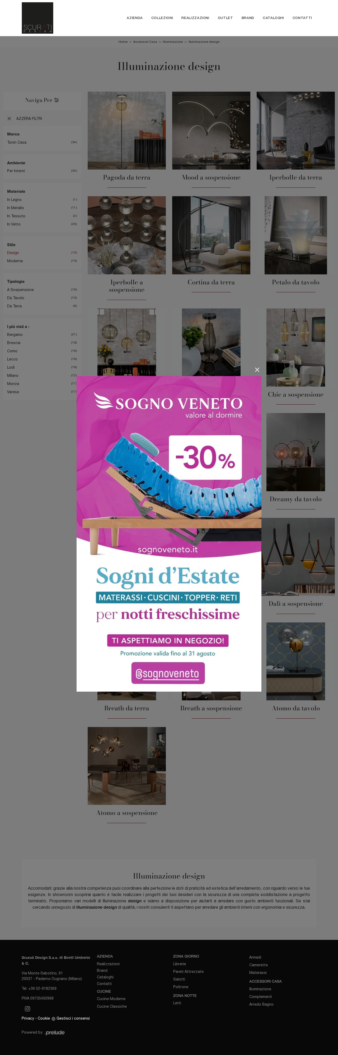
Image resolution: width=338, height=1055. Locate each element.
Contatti (302, 17)
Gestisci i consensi (73, 1018)
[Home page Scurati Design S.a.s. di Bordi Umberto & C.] (47, 18)
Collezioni (162, 17)
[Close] (257, 369)
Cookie (44, 1018)
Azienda (135, 17)
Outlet (225, 17)
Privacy (28, 1018)
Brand (248, 17)
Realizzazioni (195, 17)
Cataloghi (273, 17)
